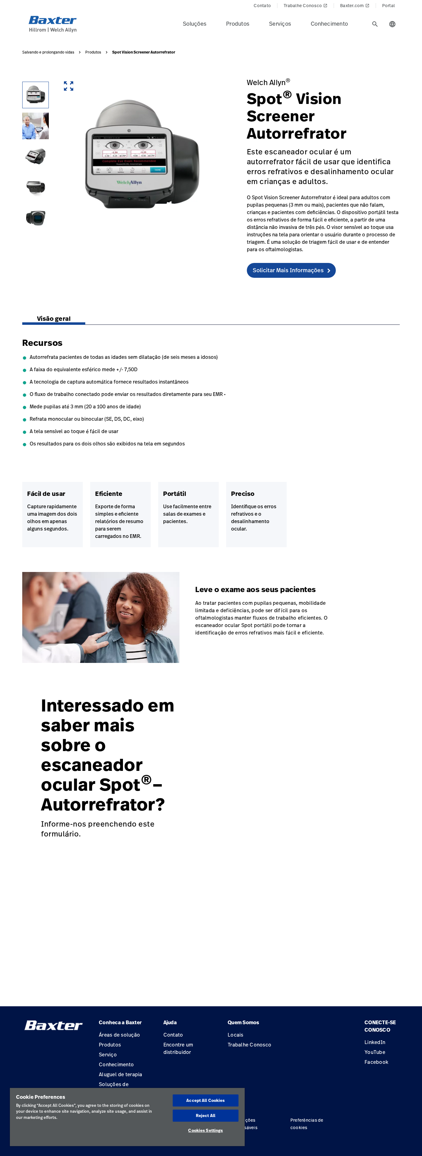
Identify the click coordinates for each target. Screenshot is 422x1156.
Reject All (205, 1115)
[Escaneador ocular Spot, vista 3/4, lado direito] (35, 157)
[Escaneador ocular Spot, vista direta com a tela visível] (35, 95)
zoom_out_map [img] (68, 86)
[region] (127, 1117)
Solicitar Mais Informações (288, 270)
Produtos (93, 52)
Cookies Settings (205, 1130)
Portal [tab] (388, 5)
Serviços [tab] (280, 23)
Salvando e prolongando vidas (48, 52)
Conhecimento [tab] (329, 23)
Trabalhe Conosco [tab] (305, 5)
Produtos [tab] (237, 23)
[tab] (375, 24)
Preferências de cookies (306, 1123)
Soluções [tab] (194, 23)
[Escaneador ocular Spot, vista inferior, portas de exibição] (35, 187)
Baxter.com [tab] (354, 5)
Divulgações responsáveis (243, 1123)
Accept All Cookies (205, 1100)
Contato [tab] (262, 5)
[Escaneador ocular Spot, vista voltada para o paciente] (35, 218)
